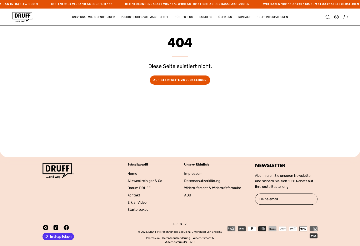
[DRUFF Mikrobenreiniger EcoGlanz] (22, 17)
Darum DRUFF (139, 188)
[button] (93, 17)
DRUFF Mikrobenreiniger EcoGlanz (169, 231)
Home (132, 173)
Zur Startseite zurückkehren (179, 80)
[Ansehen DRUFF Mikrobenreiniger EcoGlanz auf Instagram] (44, 227)
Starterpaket (138, 209)
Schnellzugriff (138, 164)
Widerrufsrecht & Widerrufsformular (212, 188)
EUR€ (177, 224)
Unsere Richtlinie (196, 164)
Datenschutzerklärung (202, 180)
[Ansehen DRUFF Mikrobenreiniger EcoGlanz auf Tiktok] (55, 227)
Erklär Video (137, 202)
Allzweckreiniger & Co (145, 180)
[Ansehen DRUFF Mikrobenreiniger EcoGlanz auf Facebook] (65, 227)
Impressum (193, 173)
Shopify (216, 231)
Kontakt (134, 195)
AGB (187, 195)
